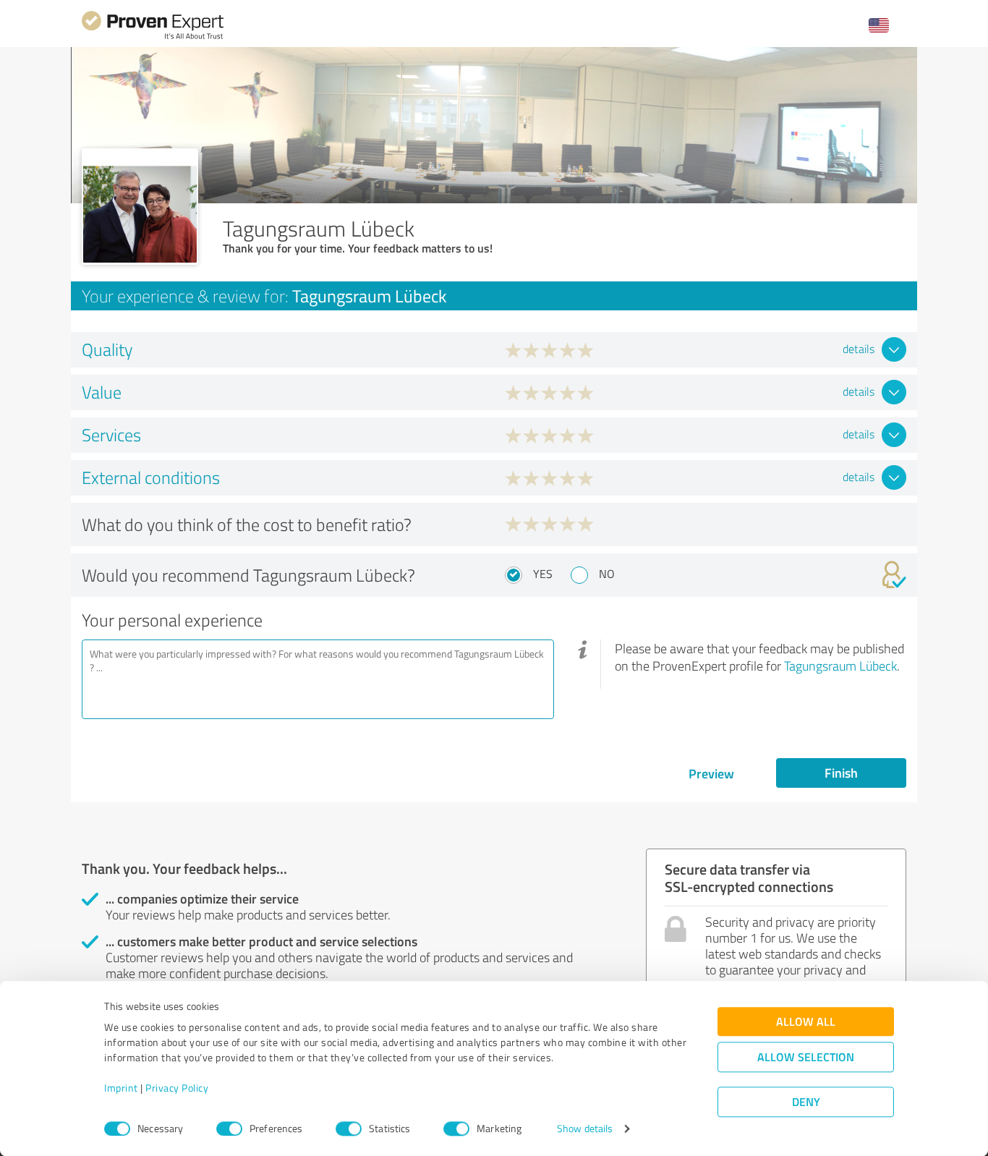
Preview (711, 773)
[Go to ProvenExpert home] (152, 37)
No (607, 574)
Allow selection (805, 1057)
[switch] (229, 1128)
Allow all (805, 1021)
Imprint (121, 1088)
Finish (841, 772)
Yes (543, 574)
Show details (585, 1129)
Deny (806, 1102)
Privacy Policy (176, 1088)
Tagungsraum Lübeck (840, 665)
